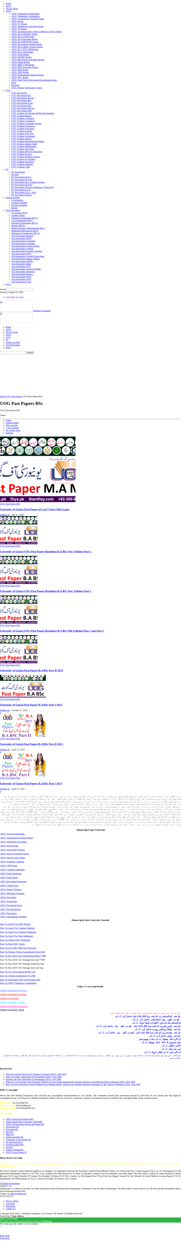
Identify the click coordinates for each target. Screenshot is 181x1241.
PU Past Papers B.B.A (21, 177)
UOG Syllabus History (21, 139)
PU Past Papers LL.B (21, 190)
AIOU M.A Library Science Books (27, 47)
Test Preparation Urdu (21, 282)
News (8, 284)
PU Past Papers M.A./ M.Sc (23, 192)
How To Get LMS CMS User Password (18, 948)
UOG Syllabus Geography (23, 136)
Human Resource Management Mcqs (28, 228)
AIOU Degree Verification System (26, 88)
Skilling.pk (5, 515)
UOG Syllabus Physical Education (26, 151)
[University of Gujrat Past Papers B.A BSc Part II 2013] (23, 736)
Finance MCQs (18, 225)
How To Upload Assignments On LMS (17, 976)
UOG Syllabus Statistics (22, 164)
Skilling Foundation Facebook (13, 990)
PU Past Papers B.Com (21, 179)
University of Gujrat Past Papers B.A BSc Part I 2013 (31, 783)
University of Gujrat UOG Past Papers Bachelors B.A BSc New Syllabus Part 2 (45, 551)
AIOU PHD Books (20, 72)
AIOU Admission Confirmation (25, 16)
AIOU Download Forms (11, 905)
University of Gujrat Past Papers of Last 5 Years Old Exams (34, 509)
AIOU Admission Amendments (25, 13)
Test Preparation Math (21, 264)
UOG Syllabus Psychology (23, 159)
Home (8, 3)
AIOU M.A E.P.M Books (22, 36)
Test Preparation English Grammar (26, 251)
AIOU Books (17, 21)
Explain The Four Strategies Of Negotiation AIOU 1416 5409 (33, 1079)
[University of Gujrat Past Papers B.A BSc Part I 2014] (23, 696)
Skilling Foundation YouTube (13, 994)
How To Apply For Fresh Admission (16, 936)
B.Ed (13, 82)
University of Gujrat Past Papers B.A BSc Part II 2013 (31, 744)
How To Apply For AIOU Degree (15, 924)
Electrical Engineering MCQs (24, 223)
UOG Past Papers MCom (22, 108)
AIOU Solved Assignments (12, 834)
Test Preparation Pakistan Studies (26, 269)
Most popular (12, 425)
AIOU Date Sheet (8, 897)
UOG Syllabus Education (22, 128)
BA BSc (15, 174)
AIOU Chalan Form (9, 885)
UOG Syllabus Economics (23, 126)
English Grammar (19, 202)
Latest (8, 420)
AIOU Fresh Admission (10, 873)
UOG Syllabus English (21, 131)
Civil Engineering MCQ (22, 220)
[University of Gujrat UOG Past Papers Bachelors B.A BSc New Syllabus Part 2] (18, 543)
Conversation (17, 200)
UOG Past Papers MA (21, 105)
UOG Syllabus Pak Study (22, 149)
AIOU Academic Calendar (12, 861)
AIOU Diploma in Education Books (27, 26)
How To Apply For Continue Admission (18, 932)
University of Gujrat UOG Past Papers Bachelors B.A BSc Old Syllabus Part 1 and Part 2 (52, 630)
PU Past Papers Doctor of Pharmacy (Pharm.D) (32, 187)
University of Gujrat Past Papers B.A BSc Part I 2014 (31, 704)
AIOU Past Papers (8, 913)
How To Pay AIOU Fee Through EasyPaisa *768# (23, 956)
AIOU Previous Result (10, 909)
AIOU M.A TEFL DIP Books (24, 49)
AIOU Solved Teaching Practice (15, 854)
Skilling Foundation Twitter (12, 1002)
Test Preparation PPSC (21, 277)
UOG (8, 90)
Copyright (10, 1203)
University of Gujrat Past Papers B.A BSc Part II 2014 (31, 670)
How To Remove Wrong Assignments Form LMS (22, 952)
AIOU (8, 6)
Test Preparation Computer (23, 243)
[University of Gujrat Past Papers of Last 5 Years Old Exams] (38, 501)
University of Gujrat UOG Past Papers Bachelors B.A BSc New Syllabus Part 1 (45, 591)
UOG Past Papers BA (21, 95)
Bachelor (15, 85)
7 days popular (12, 428)
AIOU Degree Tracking (11, 889)
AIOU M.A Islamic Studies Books (26, 44)
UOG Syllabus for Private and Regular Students (32, 113)
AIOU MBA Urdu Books (22, 65)
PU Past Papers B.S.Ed (21, 185)
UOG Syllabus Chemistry (22, 118)
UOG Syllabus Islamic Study (24, 144)
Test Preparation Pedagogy (23, 271)
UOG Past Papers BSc (21, 100)
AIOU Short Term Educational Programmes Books (34, 80)
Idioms (14, 208)
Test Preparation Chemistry (23, 241)
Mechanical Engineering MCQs (25, 233)
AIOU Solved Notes (9, 846)
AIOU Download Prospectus (13, 881)
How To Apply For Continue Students (17, 928)
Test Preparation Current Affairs (25, 246)
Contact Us (11, 1209)
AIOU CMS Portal (8, 865)
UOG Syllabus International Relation (27, 141)
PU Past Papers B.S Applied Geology (28, 182)
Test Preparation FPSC (21, 254)
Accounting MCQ (19, 213)
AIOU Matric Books (20, 62)
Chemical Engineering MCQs (24, 218)
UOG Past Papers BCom (22, 98)
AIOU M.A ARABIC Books (24, 34)
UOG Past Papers (19, 93)
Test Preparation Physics (22, 274)
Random (9, 433)
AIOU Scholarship (8, 901)
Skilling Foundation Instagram (13, 1006)
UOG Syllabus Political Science (25, 156)
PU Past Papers (18, 172)
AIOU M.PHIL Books (21, 57)
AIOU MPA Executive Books (24, 67)
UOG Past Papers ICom (22, 103)
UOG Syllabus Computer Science (26, 123)
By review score (13, 430)
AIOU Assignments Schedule (13, 917)
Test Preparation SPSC (21, 279)
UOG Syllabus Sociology (22, 162)
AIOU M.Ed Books (20, 54)
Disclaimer (10, 1206)
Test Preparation (13, 210)
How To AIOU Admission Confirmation (18, 983)
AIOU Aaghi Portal (9, 877)
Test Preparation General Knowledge (27, 256)
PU (7, 169)
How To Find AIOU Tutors (12, 944)
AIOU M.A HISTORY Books (24, 42)
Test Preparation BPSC (21, 238)
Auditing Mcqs (18, 215)
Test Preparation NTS (21, 266)
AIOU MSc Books (19, 70)
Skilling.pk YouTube (9, 998)
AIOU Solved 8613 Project (12, 850)
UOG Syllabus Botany (21, 116)
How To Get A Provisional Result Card (17, 972)
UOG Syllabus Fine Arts (22, 134)
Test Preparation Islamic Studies (25, 259)
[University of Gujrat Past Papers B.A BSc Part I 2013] (23, 775)
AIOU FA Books (19, 29)
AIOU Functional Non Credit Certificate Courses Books (36, 31)
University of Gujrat (15, 297)
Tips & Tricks (12, 8)
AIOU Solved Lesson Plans (12, 858)
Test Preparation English (22, 248)
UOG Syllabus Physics (21, 154)
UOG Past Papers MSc (21, 111)
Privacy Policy (12, 1201)
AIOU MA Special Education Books (27, 59)
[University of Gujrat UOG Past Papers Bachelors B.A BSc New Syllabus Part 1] (18, 583)
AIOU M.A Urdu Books (22, 52)
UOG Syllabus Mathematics (23, 146)
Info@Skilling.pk (18, 1193)
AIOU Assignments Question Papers (27, 19)
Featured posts (12, 423)
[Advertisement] (90, 375)
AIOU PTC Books (19, 77)
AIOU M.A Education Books (24, 39)
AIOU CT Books (19, 24)
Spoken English (13, 197)
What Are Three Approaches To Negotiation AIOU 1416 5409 (34, 1077)
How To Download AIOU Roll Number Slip (20, 980)
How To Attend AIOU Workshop (15, 940)
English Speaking (19, 205)
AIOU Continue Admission (12, 869)
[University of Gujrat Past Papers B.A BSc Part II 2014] (18, 662)
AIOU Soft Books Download (13, 842)
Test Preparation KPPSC (22, 261)
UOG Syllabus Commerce (23, 121)
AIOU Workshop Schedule (12, 893)
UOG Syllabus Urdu (20, 167)
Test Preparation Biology (22, 236)
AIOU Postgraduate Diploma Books (27, 75)
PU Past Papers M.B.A (21, 195)
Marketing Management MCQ (24, 231)
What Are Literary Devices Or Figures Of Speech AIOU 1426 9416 (36, 1074)
